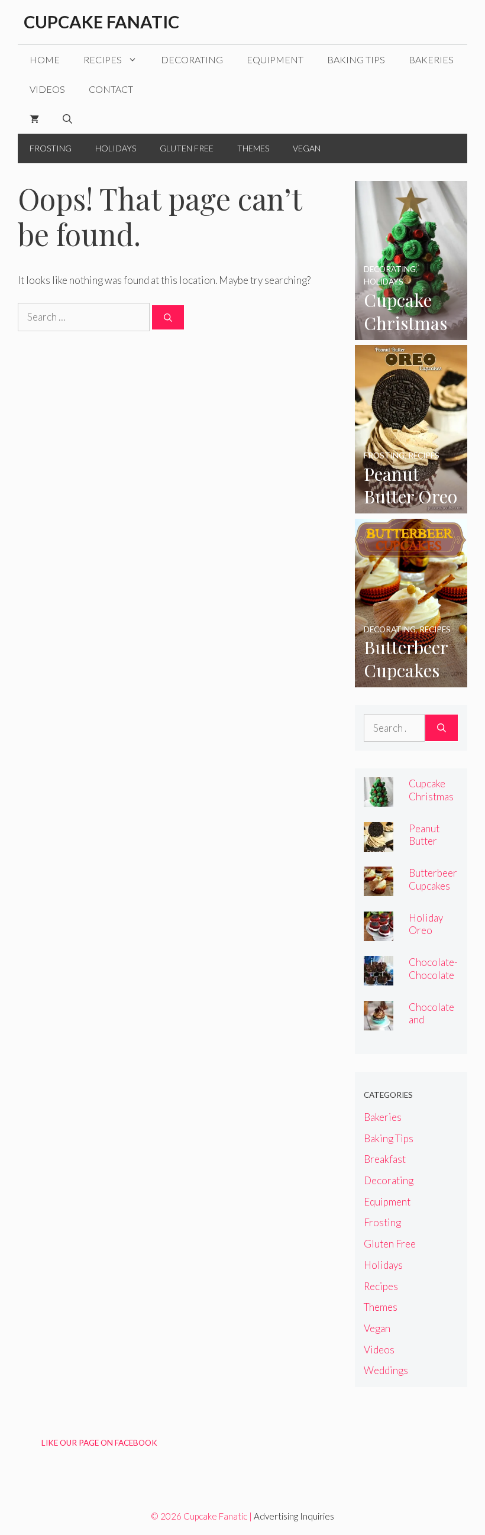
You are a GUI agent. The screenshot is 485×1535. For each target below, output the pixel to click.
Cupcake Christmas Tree (431, 796)
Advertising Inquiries (294, 1516)
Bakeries (431, 59)
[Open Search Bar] (67, 119)
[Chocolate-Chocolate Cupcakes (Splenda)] (378, 977)
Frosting (51, 148)
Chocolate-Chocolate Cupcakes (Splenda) (433, 981)
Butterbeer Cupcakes (433, 879)
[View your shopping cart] (34, 119)
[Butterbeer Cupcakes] (411, 679)
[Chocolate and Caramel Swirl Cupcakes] (378, 1022)
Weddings (386, 1370)
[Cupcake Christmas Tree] (411, 332)
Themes (253, 148)
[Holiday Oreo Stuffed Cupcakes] (378, 933)
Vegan (307, 148)
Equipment (275, 59)
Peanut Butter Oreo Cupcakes (429, 847)
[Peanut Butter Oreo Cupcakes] (411, 505)
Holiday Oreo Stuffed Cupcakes (429, 936)
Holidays (115, 148)
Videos (47, 89)
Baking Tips (356, 59)
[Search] (168, 317)
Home (45, 59)
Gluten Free (187, 148)
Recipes (102, 59)
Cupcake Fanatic (101, 21)
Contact (111, 89)
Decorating (192, 59)
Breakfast (385, 1159)
